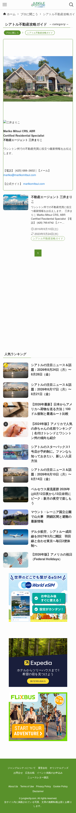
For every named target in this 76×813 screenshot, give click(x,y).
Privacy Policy (43, 786)
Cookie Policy (60, 786)
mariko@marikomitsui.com (19, 175)
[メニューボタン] (4, 4)
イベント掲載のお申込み (50, 772)
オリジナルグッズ (59, 767)
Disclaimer (38, 791)
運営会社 (42, 767)
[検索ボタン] (71, 4)
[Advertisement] (38, 307)
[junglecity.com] (38, 4)
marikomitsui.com (34, 184)
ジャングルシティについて (22, 767)
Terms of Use (27, 786)
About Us (13, 786)
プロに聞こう (12, 32)
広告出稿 (29, 772)
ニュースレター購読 (38, 777)
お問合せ (18, 772)
